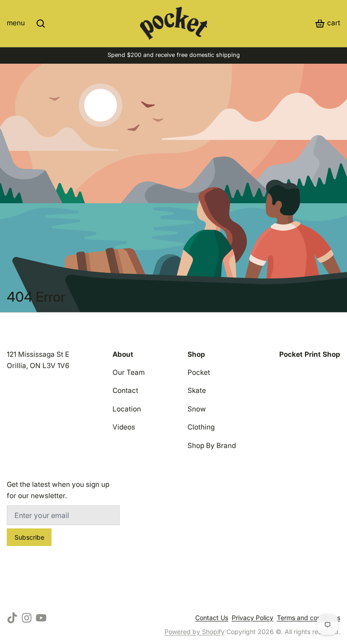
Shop (196, 354)
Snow (197, 409)
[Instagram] (26, 617)
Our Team (129, 372)
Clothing (201, 427)
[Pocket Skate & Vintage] (173, 23)
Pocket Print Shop (309, 354)
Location (127, 409)
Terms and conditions (308, 617)
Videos (124, 427)
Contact (125, 390)
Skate (197, 390)
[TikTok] (12, 617)
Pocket (199, 372)
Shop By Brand (212, 445)
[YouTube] (41, 617)
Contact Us (211, 617)
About (123, 354)
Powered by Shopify (194, 631)
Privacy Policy (252, 617)
